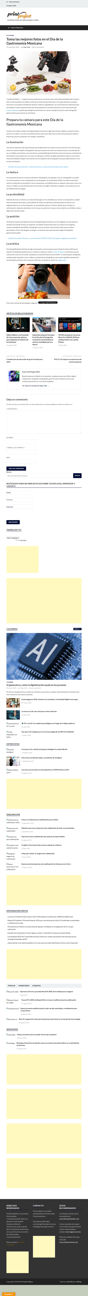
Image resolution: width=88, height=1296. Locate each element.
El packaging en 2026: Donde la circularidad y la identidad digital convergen (49, 699)
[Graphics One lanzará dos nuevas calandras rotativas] (13, 845)
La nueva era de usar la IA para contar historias (39, 711)
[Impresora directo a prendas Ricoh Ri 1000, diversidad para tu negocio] (12, 992)
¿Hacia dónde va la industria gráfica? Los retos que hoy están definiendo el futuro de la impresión (43, 943)
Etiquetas (37, 986)
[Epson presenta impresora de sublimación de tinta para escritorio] (13, 864)
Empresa (9, 507)
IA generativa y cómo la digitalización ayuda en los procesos (36, 685)
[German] (10, 535)
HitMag (78, 1282)
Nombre (10, 438)
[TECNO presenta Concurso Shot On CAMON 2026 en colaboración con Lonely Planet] (70, 325)
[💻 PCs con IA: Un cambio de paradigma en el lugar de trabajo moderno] (13, 723)
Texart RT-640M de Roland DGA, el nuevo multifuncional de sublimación (48, 1000)
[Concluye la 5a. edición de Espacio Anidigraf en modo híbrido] (13, 749)
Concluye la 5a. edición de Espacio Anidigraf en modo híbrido (44, 749)
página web (62, 260)
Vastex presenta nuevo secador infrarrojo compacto (37, 1034)
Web (8, 457)
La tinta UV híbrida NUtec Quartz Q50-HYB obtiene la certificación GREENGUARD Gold (40, 917)
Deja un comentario (38, 47)
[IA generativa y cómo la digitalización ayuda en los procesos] (44, 634)
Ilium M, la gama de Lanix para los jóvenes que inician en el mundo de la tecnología (49, 1019)
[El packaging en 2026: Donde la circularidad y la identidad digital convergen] (13, 699)
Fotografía (10, 35)
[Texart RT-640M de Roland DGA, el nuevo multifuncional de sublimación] (13, 1000)
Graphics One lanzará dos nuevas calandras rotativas (41, 845)
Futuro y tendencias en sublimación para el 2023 (39, 820)
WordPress (71, 1282)
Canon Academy (58, 252)
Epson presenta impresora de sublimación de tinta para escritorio (46, 864)
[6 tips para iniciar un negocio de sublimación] (13, 854)
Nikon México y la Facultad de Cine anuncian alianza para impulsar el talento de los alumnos (17, 338)
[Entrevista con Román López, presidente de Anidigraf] (13, 758)
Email (8, 492)
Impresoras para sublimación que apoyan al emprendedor (43, 836)
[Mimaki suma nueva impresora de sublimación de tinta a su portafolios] (13, 828)
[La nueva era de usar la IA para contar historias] (13, 711)
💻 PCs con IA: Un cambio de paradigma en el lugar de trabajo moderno (48, 723)
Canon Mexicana (12, 110)
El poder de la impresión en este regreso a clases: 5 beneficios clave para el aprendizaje (39, 933)
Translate (23, 540)
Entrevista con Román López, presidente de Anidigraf (41, 758)
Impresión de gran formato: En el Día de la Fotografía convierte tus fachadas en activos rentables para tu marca (43, 340)
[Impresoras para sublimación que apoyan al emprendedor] (13, 837)
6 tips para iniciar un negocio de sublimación (38, 853)
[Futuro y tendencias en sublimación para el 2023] (13, 820)
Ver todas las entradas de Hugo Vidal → (35, 386)
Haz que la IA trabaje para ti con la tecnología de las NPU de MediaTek (47, 732)
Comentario (12, 409)
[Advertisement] (22, 559)
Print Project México (26, 1282)
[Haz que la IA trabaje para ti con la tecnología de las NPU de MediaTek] (13, 732)
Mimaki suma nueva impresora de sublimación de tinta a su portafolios (47, 828)
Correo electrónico (15, 447)
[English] (7, 535)
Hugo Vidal (26, 47)
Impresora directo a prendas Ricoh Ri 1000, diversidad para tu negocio (46, 991)
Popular (11, 986)
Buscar (9, 472)
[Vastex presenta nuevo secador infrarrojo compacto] (10, 1035)
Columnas (9, 682)
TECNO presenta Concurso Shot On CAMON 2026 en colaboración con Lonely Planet (69, 338)
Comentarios (23, 986)
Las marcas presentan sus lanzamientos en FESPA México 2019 (45, 770)
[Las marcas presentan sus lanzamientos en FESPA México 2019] (13, 770)
